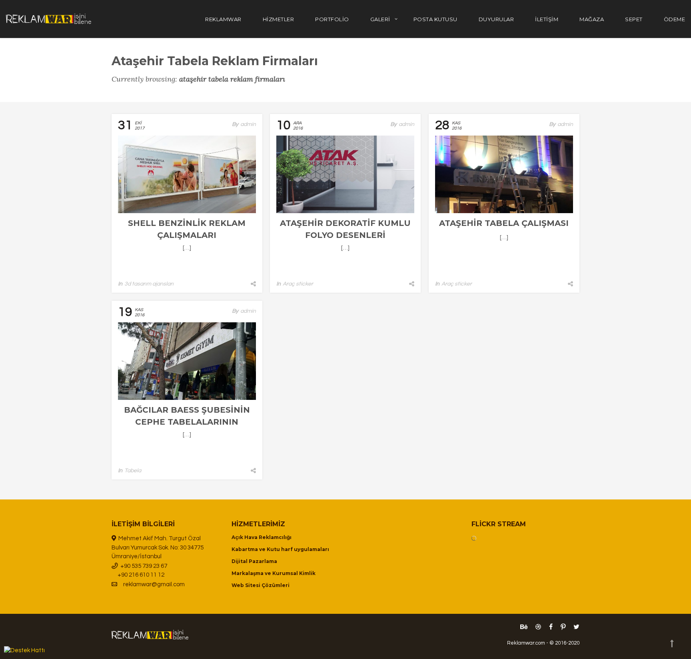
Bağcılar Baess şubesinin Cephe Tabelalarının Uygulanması (187, 422)
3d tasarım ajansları (149, 284)
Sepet (634, 19)
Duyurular (496, 19)
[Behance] (523, 627)
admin (248, 124)
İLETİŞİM (546, 19)
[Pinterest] (563, 627)
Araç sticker (298, 284)
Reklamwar (223, 19)
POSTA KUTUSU (435, 19)
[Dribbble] (538, 627)
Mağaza (591, 19)
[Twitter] (574, 627)
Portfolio (332, 19)
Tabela (132, 470)
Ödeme (674, 19)
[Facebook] (551, 627)
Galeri (380, 19)
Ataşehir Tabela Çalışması (504, 223)
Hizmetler (278, 19)
